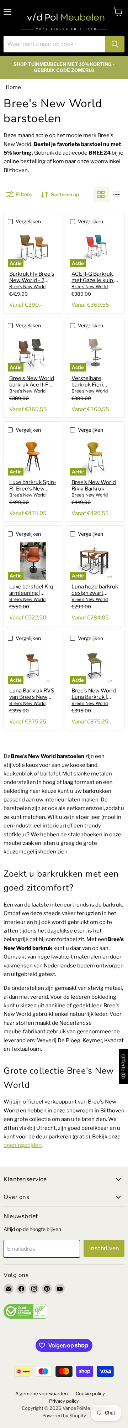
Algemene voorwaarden (41, 1393)
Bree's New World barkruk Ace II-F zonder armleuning (33, 384)
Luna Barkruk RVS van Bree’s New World (31, 697)
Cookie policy (90, 1393)
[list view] (116, 194)
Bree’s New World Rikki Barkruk (93, 485)
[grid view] (101, 194)
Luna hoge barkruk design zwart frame (94, 593)
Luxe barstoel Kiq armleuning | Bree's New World (31, 593)
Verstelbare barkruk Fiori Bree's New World (93, 384)
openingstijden (23, 1145)
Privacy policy (64, 1401)
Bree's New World (27, 286)
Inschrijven (104, 1248)
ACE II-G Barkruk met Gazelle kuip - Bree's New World (93, 280)
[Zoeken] (114, 44)
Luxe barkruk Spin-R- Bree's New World (32, 488)
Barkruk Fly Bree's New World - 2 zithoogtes (31, 280)
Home (13, 87)
